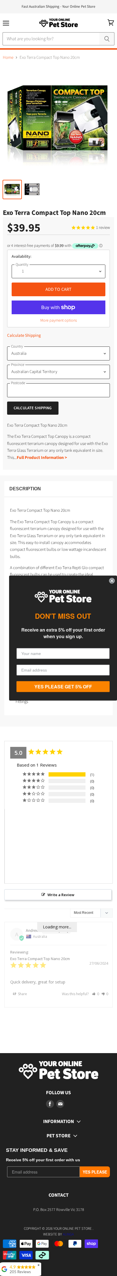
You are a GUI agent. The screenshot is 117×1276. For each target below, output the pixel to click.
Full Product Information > (42, 458)
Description (25, 488)
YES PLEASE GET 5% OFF (63, 686)
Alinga (68, 1234)
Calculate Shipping (24, 335)
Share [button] (22, 993)
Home (8, 57)
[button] (95, 993)
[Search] (106, 38)
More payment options (58, 320)
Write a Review (60, 894)
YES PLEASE (95, 1172)
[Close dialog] (112, 580)
